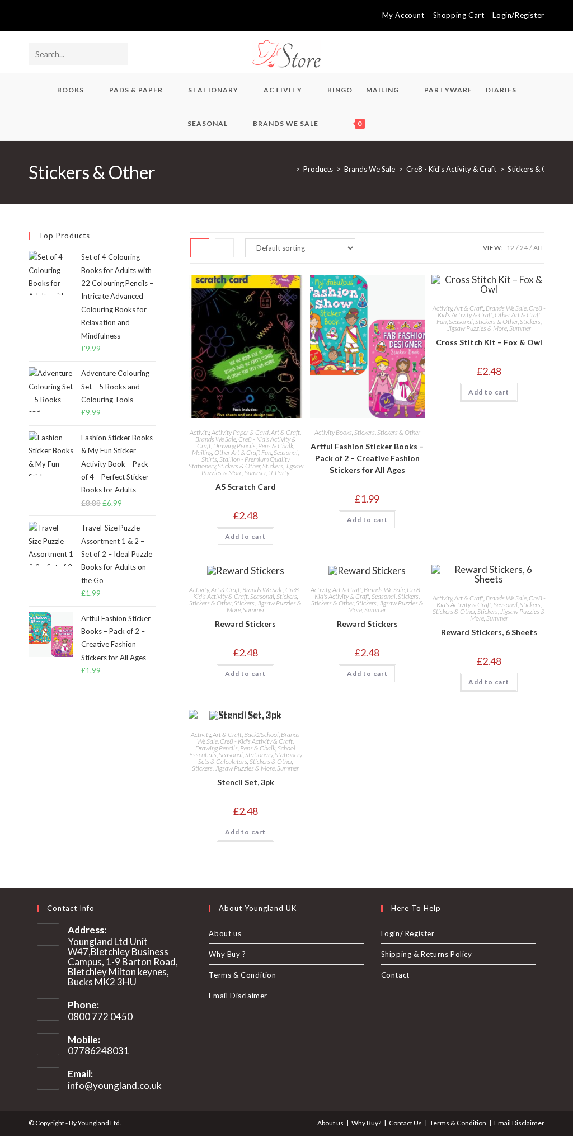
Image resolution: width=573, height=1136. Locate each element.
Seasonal (286, 452)
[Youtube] (70, 15)
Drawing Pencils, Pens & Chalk (253, 446)
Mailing (202, 452)
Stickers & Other (534, 169)
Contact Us (405, 1123)
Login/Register (518, 15)
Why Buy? (366, 1123)
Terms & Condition (242, 974)
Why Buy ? (227, 954)
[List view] (224, 247)
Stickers (364, 432)
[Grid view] (199, 247)
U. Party (278, 472)
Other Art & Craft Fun (242, 452)
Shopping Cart (459, 15)
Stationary (259, 754)
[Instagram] (57, 15)
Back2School (261, 734)
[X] (33, 15)
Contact (395, 974)
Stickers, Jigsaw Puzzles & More (494, 324)
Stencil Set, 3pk (245, 782)
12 (510, 247)
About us (225, 933)
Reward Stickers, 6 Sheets (489, 632)
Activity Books (333, 432)
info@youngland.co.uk (115, 1085)
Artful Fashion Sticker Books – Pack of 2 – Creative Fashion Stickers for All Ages (367, 458)
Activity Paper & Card (240, 432)
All (538, 247)
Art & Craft (285, 432)
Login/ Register (408, 933)
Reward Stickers (245, 623)
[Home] (289, 169)
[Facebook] (44, 15)
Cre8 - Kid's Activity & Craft (492, 311)
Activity (199, 432)
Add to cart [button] (245, 536)
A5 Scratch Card (245, 486)
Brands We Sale (215, 439)
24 (524, 247)
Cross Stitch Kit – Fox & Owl (489, 342)
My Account (403, 15)
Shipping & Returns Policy (426, 954)
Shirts (209, 459)
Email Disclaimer (238, 995)
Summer (255, 472)
